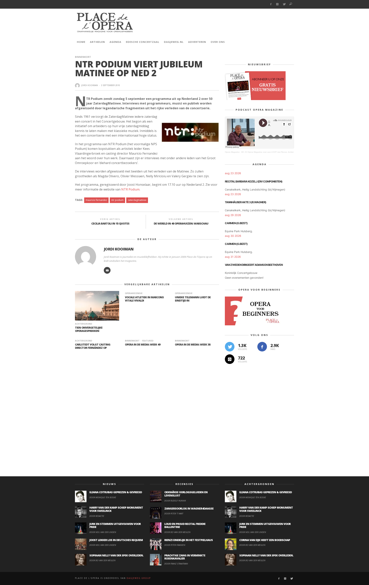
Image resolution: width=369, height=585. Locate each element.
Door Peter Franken (174, 545)
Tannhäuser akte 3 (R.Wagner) (245, 202)
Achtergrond (83, 323)
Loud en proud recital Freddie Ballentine (184, 525)
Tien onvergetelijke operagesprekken (88, 329)
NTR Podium (130, 189)
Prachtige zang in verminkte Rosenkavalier (184, 557)
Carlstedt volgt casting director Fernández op (92, 346)
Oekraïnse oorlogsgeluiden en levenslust (186, 493)
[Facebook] (270, 4)
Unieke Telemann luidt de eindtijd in (193, 298)
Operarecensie (133, 293)
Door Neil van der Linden (102, 532)
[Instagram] (277, 4)
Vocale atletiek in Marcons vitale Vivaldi (144, 298)
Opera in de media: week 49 (142, 344)
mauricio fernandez (96, 200)
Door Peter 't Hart (173, 513)
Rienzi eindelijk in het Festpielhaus (188, 540)
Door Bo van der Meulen (102, 560)
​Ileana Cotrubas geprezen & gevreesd (115, 492)
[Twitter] (284, 4)
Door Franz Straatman (176, 563)
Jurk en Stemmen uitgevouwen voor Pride (115, 525)
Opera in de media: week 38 (192, 344)
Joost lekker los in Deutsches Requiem (116, 540)
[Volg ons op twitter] (229, 346)
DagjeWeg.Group (139, 578)
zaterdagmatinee (137, 200)
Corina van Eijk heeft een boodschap (264, 540)
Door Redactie (96, 516)
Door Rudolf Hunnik (175, 500)
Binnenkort (83, 57)
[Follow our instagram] (229, 359)
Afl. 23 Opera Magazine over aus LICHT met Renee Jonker (267, 152)
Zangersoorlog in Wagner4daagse (189, 508)
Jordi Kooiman (89, 85)
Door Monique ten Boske (102, 497)
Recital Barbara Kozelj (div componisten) (253, 181)
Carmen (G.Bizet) (236, 223)
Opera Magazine (232, 152)
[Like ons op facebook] (262, 346)
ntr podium (117, 200)
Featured (147, 340)
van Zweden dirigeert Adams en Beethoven (254, 264)
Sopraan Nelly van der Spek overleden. (116, 555)
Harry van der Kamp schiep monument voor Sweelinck (116, 509)
